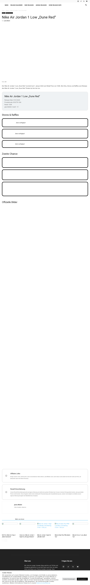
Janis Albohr (7, 20)
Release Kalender (16, 5)
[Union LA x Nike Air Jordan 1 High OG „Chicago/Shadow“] (27, 528)
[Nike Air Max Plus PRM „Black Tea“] (62, 528)
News (6, 5)
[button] (86, 5)
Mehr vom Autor (19, 519)
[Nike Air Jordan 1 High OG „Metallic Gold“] (45, 528)
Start (3, 10)
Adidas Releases (41, 5)
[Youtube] (86, 1)
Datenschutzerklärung (43, 583)
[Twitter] (84, 1)
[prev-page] (3, 540)
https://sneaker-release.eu (20, 507)
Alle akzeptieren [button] (82, 579)
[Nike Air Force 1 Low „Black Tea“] (80, 528)
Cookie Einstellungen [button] (69, 579)
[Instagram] (78, 1)
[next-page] (6, 540)
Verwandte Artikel (8, 519)
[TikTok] (81, 1)
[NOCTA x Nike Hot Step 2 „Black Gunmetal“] (10, 528)
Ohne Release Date (55, 5)
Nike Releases (29, 5)
